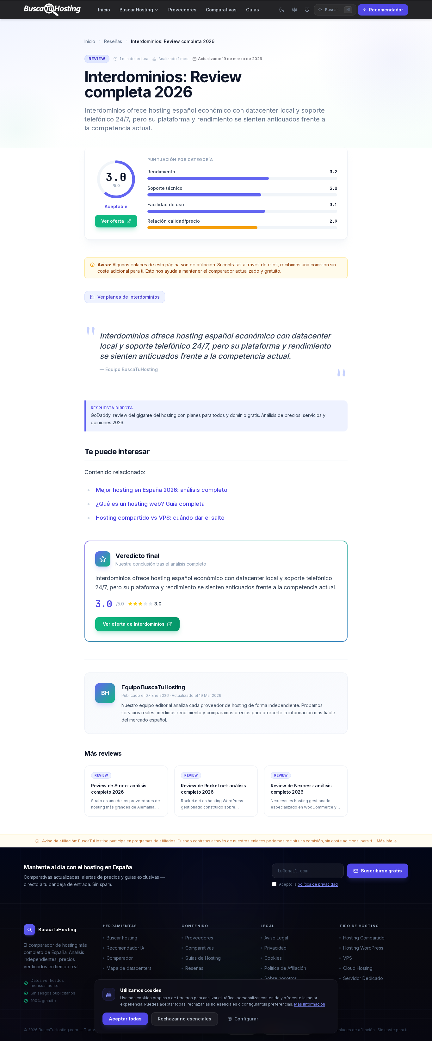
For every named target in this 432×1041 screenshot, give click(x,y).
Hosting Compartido (364, 937)
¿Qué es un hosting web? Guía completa (150, 503)
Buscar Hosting (136, 9)
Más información (309, 1004)
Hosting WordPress (363, 948)
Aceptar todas (125, 1018)
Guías (252, 9)
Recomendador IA (125, 948)
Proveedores (182, 9)
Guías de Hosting (203, 958)
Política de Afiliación (285, 968)
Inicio (104, 9)
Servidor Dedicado (363, 978)
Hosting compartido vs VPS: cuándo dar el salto (160, 517)
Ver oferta (112, 221)
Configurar (246, 1018)
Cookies (273, 958)
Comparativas (221, 9)
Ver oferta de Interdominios (133, 624)
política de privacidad (318, 884)
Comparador (120, 958)
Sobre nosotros (280, 978)
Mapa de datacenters (129, 968)
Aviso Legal (276, 937)
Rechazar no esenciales (184, 1018)
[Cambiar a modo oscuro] (281, 9)
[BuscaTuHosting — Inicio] (52, 9)
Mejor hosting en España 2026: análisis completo (161, 489)
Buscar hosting (122, 937)
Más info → (387, 841)
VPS (347, 958)
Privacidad (275, 948)
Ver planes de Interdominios (128, 297)
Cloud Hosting (358, 968)
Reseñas (113, 41)
